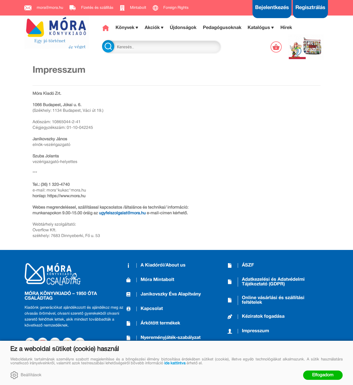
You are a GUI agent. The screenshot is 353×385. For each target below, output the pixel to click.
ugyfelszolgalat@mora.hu (122, 213)
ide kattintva (175, 363)
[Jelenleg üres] (277, 47)
